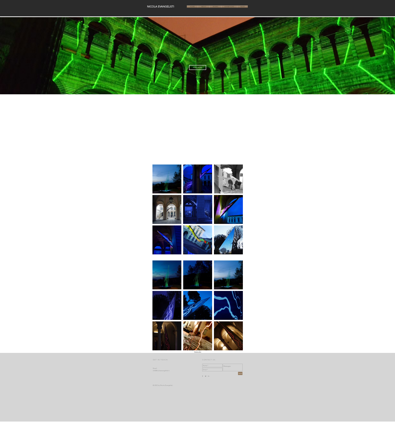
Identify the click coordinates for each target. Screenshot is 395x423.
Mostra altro (197, 352)
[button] (167, 179)
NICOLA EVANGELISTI (160, 6)
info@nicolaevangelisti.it (161, 371)
